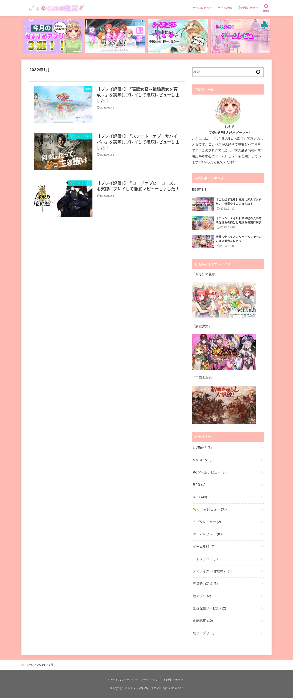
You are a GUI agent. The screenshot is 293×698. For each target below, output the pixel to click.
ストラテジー (205, 559)
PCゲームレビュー (209, 472)
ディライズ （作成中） (212, 571)
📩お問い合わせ (248, 7)
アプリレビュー (207, 522)
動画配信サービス (209, 608)
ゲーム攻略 (225, 7)
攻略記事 (203, 620)
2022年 (41, 664)
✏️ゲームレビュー (210, 509)
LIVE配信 (202, 447)
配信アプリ (203, 633)
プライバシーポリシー (123, 679)
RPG (199, 484)
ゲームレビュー (202, 7)
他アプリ (202, 596)
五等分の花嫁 (205, 583)
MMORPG (203, 460)
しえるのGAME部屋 (143, 688)
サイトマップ (151, 679)
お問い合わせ (174, 679)
